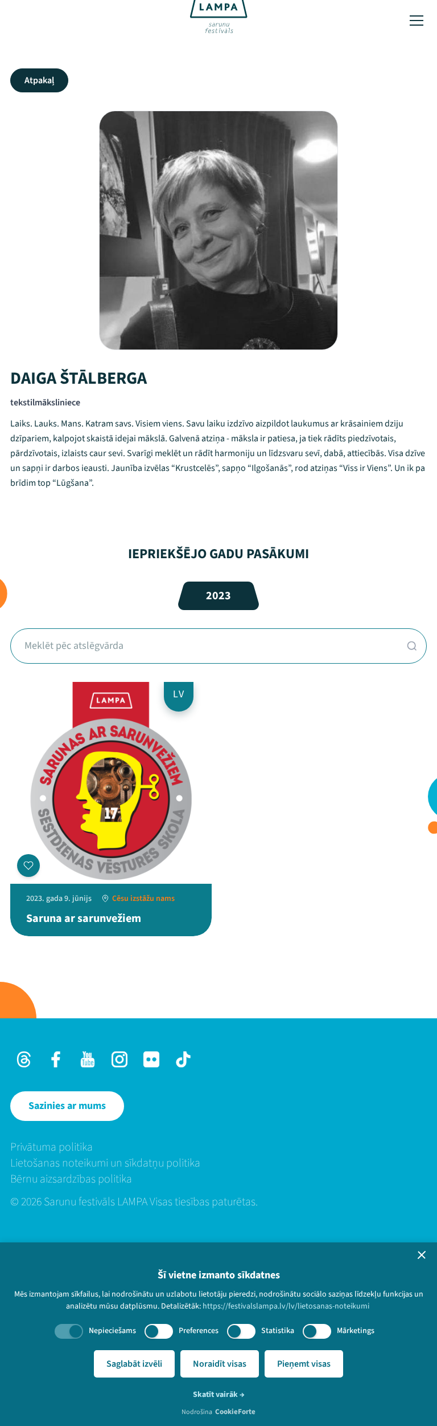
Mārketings (355, 1330)
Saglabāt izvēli (134, 1364)
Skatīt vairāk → (219, 1394)
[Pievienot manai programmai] (28, 865)
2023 (218, 596)
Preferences (198, 1330)
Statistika (277, 1330)
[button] (421, 1255)
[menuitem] (218, 1147)
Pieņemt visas (304, 1364)
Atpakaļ (39, 80)
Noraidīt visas (219, 1364)
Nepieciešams (112, 1330)
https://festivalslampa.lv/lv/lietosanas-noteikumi (286, 1306)
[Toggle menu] (416, 20)
